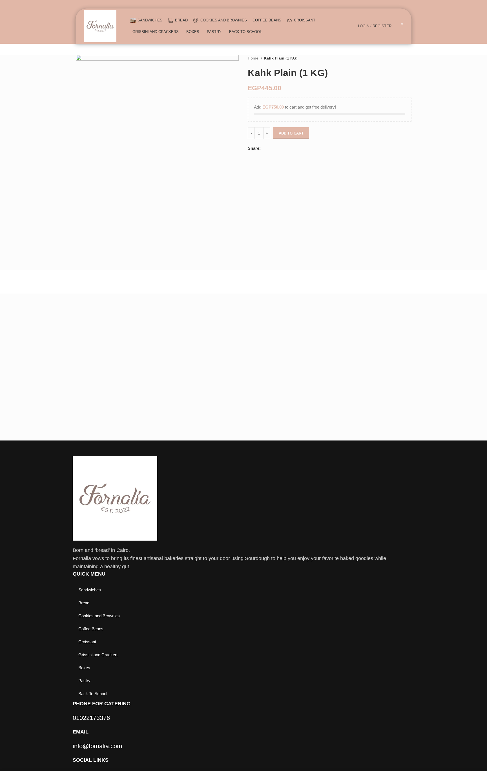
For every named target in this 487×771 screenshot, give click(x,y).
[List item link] (233, 718)
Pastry (84, 680)
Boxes (84, 667)
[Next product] (408, 58)
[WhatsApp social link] (278, 148)
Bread (83, 602)
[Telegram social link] (285, 148)
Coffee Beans (90, 628)
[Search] (350, 26)
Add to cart (291, 133)
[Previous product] (397, 58)
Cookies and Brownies (99, 615)
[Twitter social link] (272, 148)
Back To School (92, 693)
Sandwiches (89, 589)
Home (254, 58)
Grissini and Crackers (98, 654)
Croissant (87, 641)
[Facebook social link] (265, 148)
